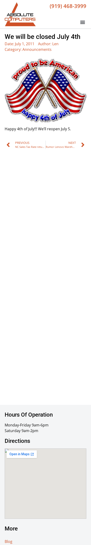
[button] (82, 22)
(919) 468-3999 (68, 6)
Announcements (37, 49)
